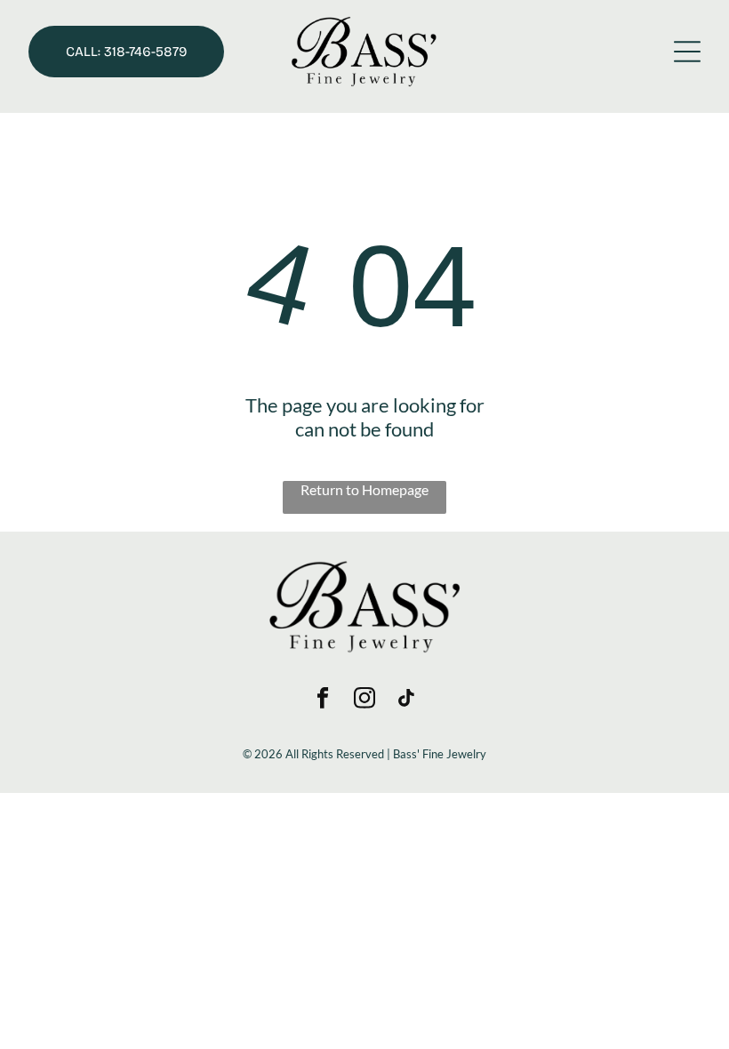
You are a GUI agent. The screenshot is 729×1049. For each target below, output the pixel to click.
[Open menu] (687, 51)
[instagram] (365, 699)
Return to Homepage (364, 489)
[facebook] (323, 699)
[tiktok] (406, 699)
